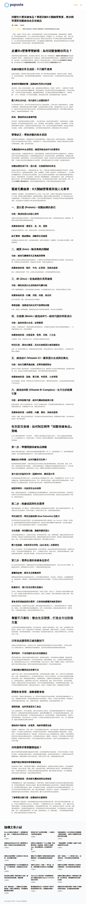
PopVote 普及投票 (21, 901)
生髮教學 (76, 5)
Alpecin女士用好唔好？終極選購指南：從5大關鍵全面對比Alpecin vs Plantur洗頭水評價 (43, 878)
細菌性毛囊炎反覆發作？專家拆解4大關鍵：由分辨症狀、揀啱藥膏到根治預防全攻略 (69, 878)
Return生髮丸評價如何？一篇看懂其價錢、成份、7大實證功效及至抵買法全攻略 (16, 834)
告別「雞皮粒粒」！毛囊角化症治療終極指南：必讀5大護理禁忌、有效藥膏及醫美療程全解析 (16, 888)
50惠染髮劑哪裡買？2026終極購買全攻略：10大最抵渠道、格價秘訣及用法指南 (16, 867)
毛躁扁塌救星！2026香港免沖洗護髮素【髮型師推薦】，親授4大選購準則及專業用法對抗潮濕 (69, 834)
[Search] (81, 5)
